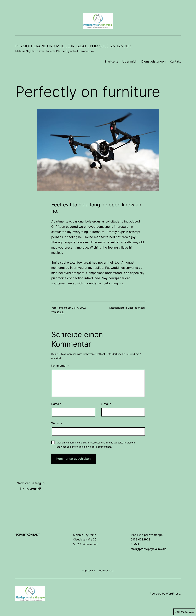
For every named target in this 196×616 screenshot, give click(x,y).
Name (56, 403)
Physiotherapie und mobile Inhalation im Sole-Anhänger (73, 46)
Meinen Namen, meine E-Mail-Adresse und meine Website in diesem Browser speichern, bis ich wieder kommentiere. (96, 444)
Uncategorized (136, 307)
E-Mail (106, 403)
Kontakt (175, 61)
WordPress (173, 593)
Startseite (111, 61)
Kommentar (60, 365)
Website (56, 423)
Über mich (129, 61)
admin (60, 311)
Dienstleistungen (153, 61)
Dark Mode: (181, 611)
